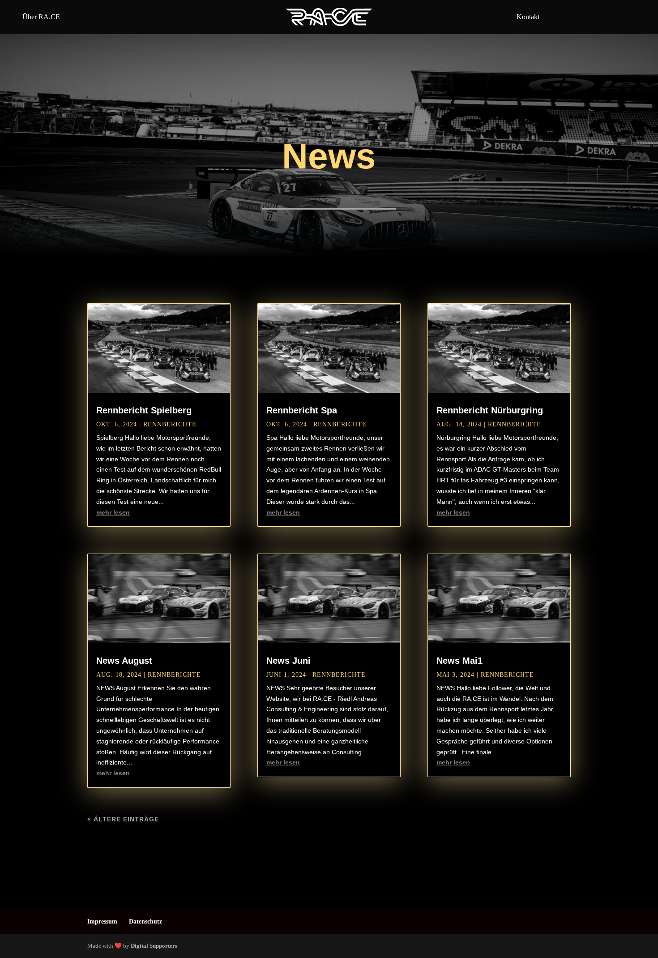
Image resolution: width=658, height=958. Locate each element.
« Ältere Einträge (123, 819)
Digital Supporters (154, 945)
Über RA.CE (41, 17)
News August (124, 661)
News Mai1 (459, 661)
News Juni (288, 661)
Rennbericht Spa (301, 410)
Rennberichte (170, 424)
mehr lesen (113, 512)
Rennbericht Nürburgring (489, 410)
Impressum (102, 921)
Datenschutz (145, 921)
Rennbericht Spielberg (144, 410)
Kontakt (528, 17)
